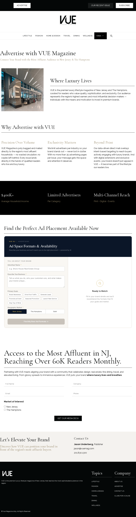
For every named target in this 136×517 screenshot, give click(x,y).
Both (55, 311)
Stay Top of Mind (15, 303)
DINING (94, 500)
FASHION (95, 486)
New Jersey (17, 311)
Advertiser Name (14, 265)
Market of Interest (14, 402)
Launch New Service (50, 299)
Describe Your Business (17, 274)
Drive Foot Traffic (31, 294)
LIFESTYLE (95, 481)
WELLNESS (96, 505)
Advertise (118, 486)
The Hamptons (36, 311)
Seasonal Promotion (32, 299)
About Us (118, 481)
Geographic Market (15, 307)
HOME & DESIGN (98, 491)
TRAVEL (94, 496)
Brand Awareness (15, 294)
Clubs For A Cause (122, 496)
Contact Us (119, 491)
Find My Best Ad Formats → (36, 321)
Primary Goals (13, 291)
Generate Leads (46, 294)
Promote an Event (15, 299)
